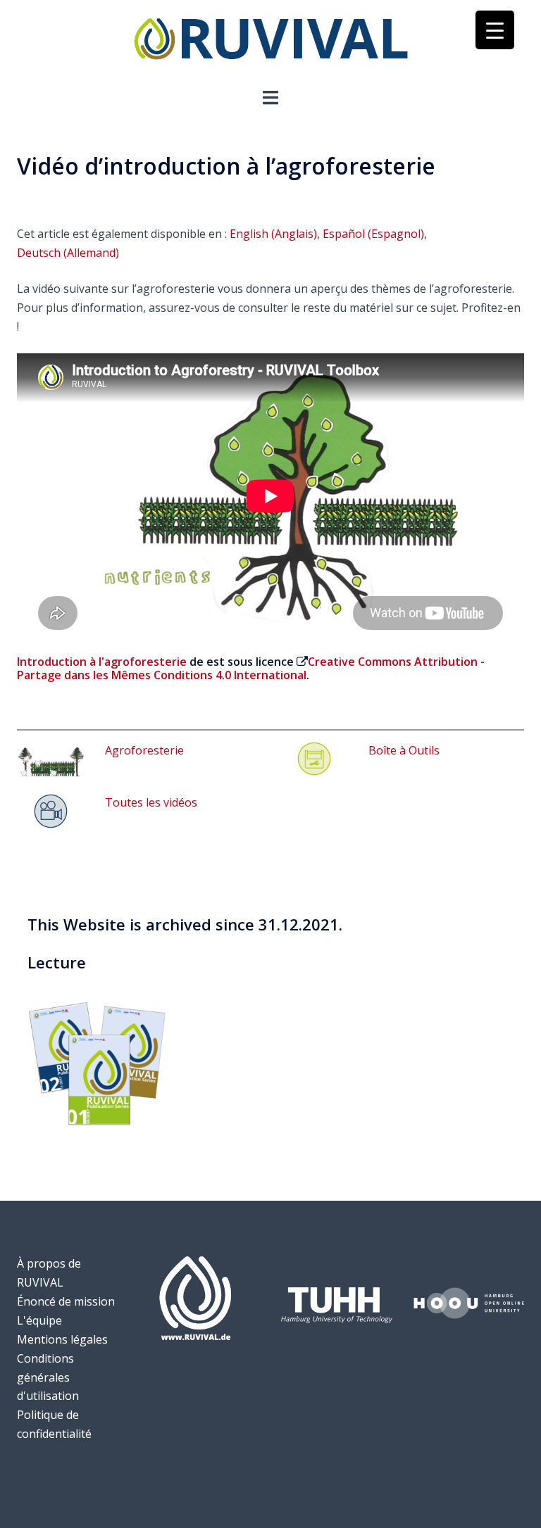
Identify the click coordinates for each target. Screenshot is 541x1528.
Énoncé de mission (66, 1301)
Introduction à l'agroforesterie (102, 661)
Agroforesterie (144, 750)
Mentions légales (62, 1339)
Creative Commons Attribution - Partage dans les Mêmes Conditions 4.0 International (251, 668)
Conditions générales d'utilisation (48, 1377)
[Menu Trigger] (494, 30)
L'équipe (39, 1320)
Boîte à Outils (404, 750)
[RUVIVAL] (271, 42)
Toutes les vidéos (151, 802)
